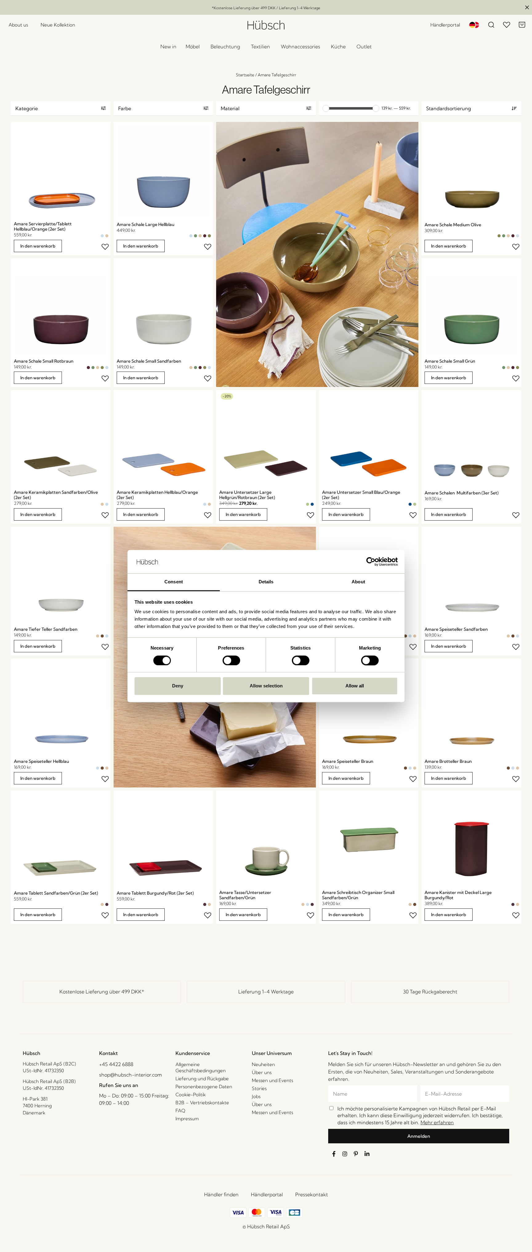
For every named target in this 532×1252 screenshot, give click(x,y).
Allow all (354, 686)
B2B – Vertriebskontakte (202, 1102)
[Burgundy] (106, 904)
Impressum (187, 1118)
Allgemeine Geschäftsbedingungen (200, 1067)
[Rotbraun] (204, 235)
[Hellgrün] (307, 504)
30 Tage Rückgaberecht (430, 991)
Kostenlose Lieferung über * (101, 991)
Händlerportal (267, 1194)
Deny (177, 686)
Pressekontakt (311, 1194)
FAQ (180, 1110)
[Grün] (195, 235)
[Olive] (209, 235)
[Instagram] (344, 1153)
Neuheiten (263, 1064)
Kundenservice (192, 1053)
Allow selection (266, 686)
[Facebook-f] (333, 1153)
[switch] (231, 660)
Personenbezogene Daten (203, 1086)
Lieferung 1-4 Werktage (266, 991)
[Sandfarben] (106, 235)
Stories (259, 1088)
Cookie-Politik (190, 1094)
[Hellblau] (102, 235)
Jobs (256, 1096)
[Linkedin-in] (367, 1153)
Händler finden (221, 1194)
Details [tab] (266, 582)
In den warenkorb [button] (37, 246)
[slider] (325, 108)
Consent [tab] (173, 582)
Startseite (245, 74)
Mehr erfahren (437, 1122)
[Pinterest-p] (355, 1153)
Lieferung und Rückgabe (202, 1078)
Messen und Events (272, 1080)
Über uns (262, 1072)
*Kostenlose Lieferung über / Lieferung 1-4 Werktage (266, 8)
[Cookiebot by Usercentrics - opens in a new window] (371, 561)
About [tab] (358, 582)
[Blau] (312, 504)
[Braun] (102, 636)
